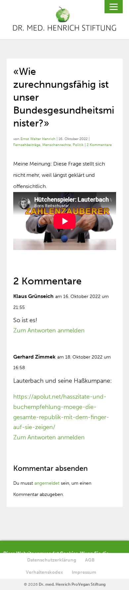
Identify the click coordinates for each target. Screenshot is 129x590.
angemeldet (47, 483)
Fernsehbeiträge (26, 145)
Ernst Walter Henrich (38, 139)
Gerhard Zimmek (34, 357)
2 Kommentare (99, 145)
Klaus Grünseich (33, 296)
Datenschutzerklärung (51, 560)
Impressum (84, 572)
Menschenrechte (56, 145)
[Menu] (114, 6)
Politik (78, 145)
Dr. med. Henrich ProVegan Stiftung (72, 584)
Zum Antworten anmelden (49, 330)
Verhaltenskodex (44, 572)
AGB (90, 560)
